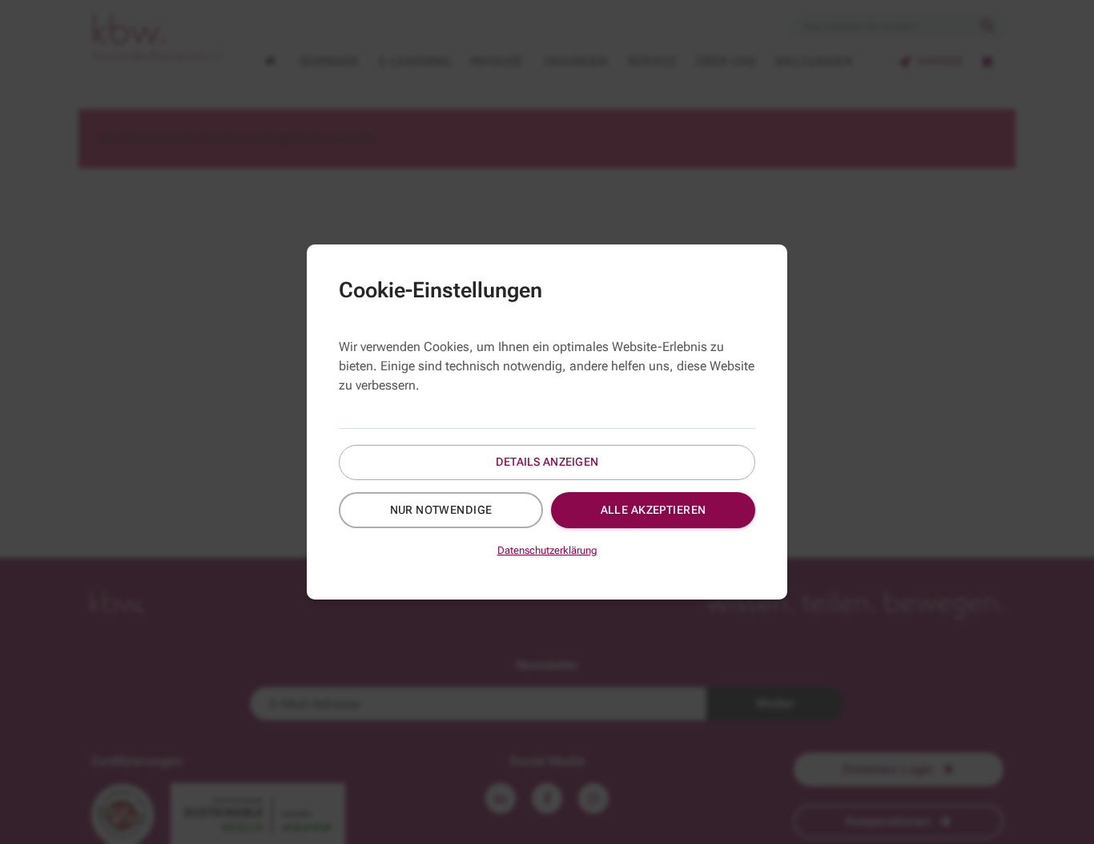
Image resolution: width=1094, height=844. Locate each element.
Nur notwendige (441, 509)
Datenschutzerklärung (547, 550)
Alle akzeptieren (653, 509)
